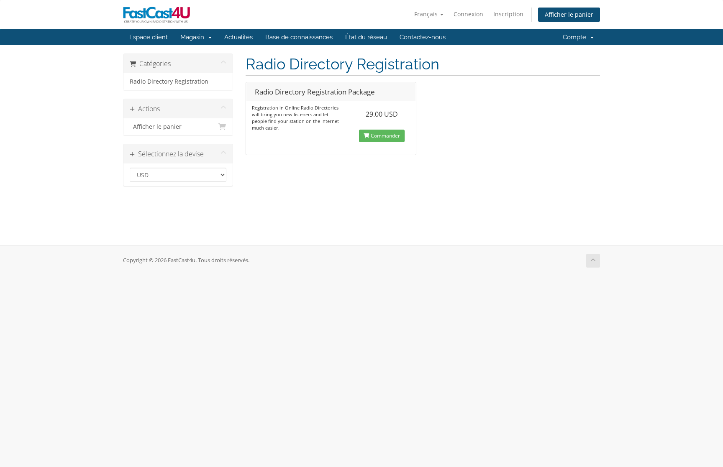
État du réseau (366, 37)
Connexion (468, 14)
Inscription (508, 14)
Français (426, 14)
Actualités (238, 37)
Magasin (194, 37)
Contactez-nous (423, 37)
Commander (384, 135)
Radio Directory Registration (169, 81)
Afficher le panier (569, 14)
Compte (576, 37)
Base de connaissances (299, 37)
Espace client (148, 37)
